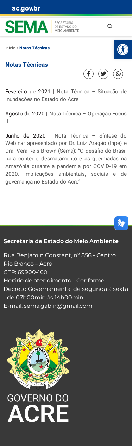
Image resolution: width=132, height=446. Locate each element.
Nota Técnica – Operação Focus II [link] (66, 117)
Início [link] (10, 48)
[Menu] (123, 26)
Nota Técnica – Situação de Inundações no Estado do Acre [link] (66, 95)
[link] (123, 49)
